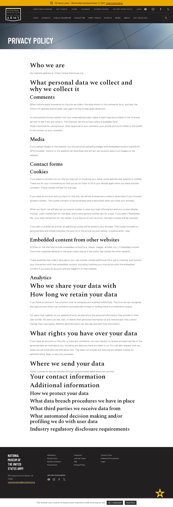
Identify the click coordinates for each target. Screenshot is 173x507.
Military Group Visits (122, 9)
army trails (94, 18)
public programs (62, 18)
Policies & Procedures (110, 458)
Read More (130, 503)
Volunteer (78, 455)
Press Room (52, 465)
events (108, 18)
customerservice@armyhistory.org (21, 482)
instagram (153, 9)
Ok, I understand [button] (114, 503)
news (118, 18)
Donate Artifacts (54, 462)
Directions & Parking (42, 9)
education (79, 18)
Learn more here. (114, 3)
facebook (160, 9)
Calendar (85, 9)
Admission (51, 455)
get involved (140, 18)
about (127, 18)
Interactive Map (101, 9)
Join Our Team (80, 458)
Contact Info (52, 458)
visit (35, 18)
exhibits (46, 18)
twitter (168, 9)
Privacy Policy (79, 465)
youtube (145, 9)
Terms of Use (106, 455)
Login (139, 9)
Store (74, 9)
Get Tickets (61, 9)
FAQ (75, 462)
